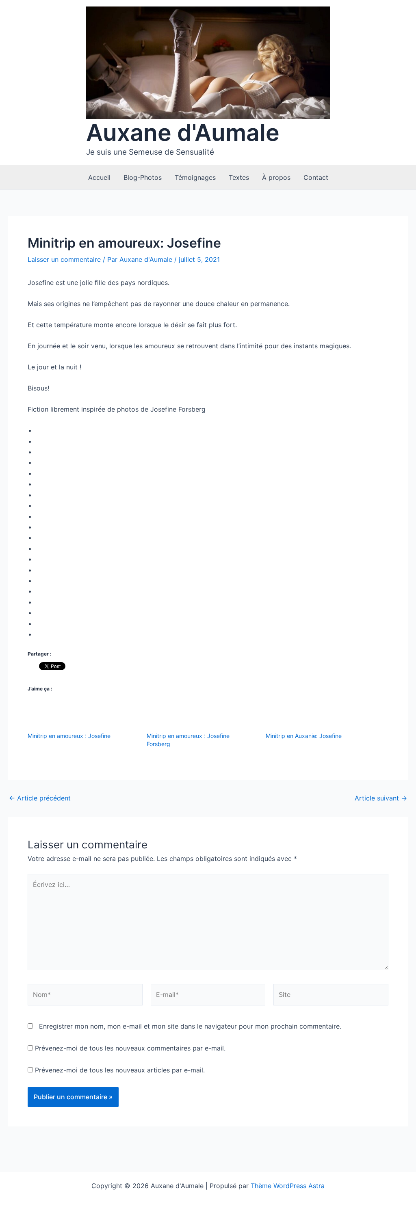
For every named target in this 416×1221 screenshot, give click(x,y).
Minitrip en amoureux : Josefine (69, 735)
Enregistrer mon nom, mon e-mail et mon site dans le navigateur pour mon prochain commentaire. (190, 1026)
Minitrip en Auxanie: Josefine (304, 735)
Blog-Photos (143, 177)
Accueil (99, 177)
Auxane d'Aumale (183, 133)
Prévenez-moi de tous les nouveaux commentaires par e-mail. (130, 1048)
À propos (276, 177)
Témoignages (195, 177)
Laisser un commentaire (64, 259)
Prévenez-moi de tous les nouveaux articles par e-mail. (120, 1070)
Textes (239, 177)
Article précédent (40, 798)
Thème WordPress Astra (288, 1186)
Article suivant (381, 798)
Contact (315, 177)
